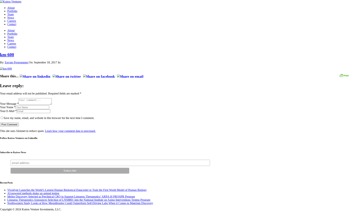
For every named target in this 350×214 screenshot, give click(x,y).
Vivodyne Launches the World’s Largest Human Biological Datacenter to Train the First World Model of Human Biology (77, 190)
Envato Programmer (17, 62)
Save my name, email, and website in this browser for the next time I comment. (49, 118)
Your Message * (9, 103)
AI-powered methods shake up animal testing (33, 193)
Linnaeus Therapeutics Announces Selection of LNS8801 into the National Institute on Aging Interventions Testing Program (78, 199)
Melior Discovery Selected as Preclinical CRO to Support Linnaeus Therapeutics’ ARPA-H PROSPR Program (71, 196)
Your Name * (7, 107)
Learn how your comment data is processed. (70, 130)
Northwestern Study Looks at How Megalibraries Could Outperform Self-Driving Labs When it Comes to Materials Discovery (80, 203)
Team (10, 14)
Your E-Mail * (8, 111)
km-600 (7, 54)
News (10, 17)
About (11, 7)
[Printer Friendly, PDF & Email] (344, 75)
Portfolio (12, 11)
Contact (11, 24)
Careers (11, 20)
